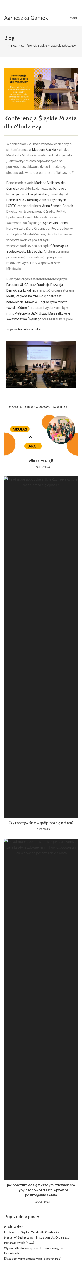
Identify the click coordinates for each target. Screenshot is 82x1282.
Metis (10, 296)
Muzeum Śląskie (44, 149)
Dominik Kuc (15, 200)
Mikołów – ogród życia (41, 302)
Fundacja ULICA (17, 285)
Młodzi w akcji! (41, 460)
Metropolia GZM (26, 313)
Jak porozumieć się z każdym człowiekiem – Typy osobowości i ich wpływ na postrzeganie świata (41, 1190)
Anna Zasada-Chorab (57, 206)
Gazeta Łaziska (29, 329)
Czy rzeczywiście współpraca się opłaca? (41, 823)
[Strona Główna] (5, 45)
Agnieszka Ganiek (26, 17)
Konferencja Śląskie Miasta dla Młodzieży (31, 1232)
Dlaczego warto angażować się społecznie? (33, 1258)
